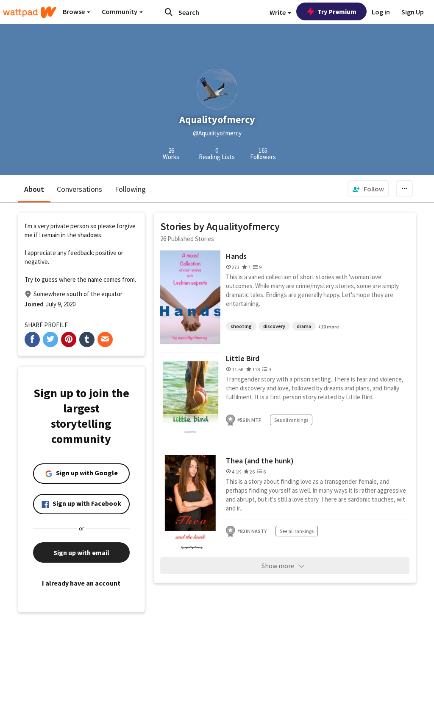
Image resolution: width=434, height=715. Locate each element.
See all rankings (291, 420)
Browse (74, 11)
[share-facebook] (32, 339)
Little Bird (242, 358)
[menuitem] (368, 188)
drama (304, 326)
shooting (241, 326)
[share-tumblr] (87, 339)
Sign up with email (81, 552)
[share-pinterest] (68, 339)
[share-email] (105, 339)
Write (278, 12)
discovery (274, 326)
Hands (236, 256)
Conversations (79, 189)
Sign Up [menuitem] (412, 12)
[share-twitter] (50, 339)
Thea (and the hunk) (260, 460)
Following (130, 189)
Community (120, 11)
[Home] (29, 12)
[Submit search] (169, 12)
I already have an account (81, 583)
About (34, 189)
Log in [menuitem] (381, 12)
